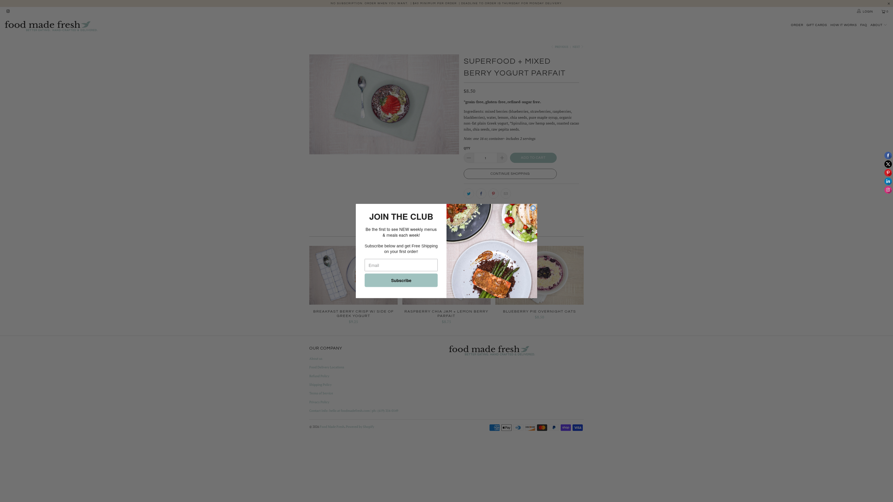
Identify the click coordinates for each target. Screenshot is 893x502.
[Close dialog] (533, 208)
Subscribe (401, 280)
